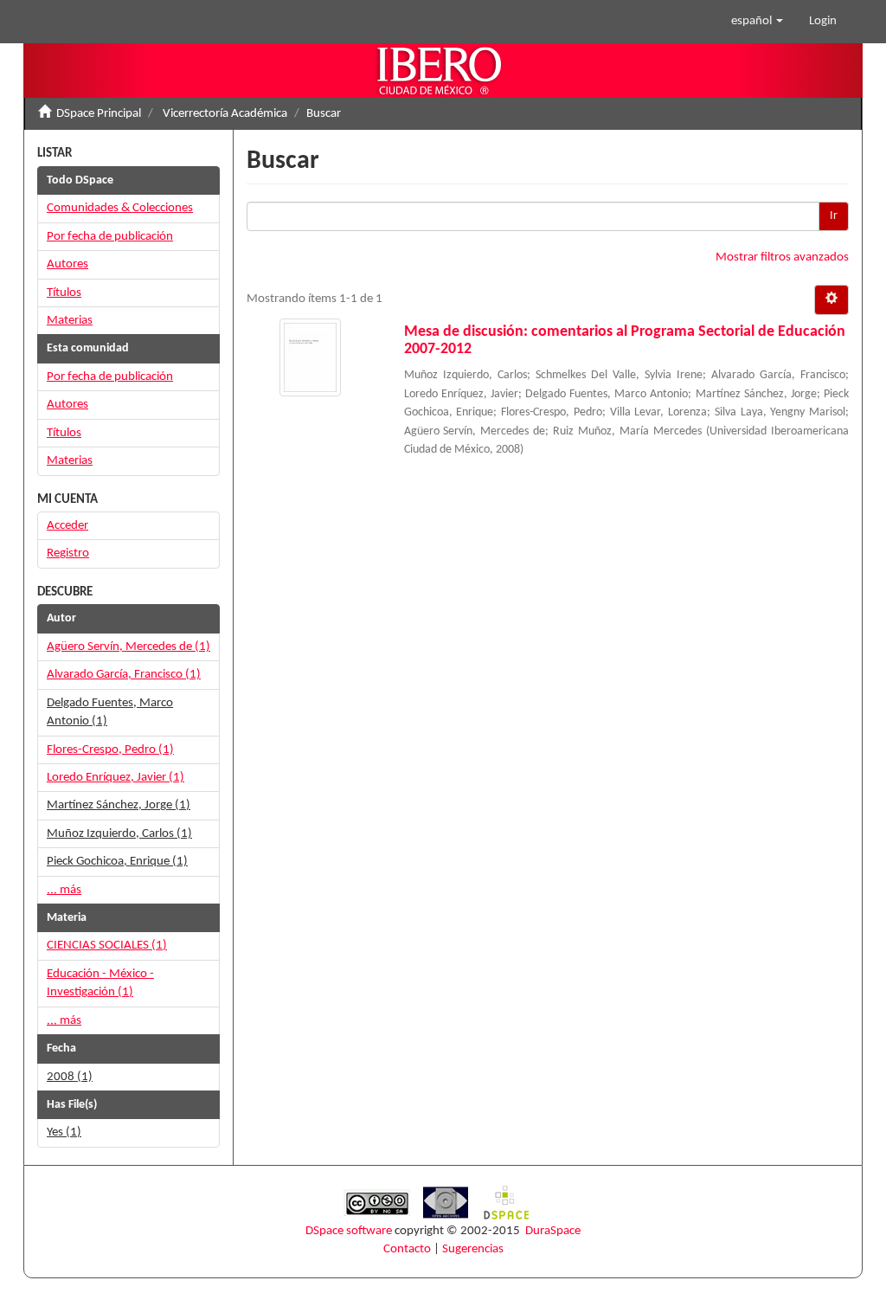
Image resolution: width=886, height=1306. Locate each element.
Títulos (64, 292)
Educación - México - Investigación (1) (100, 983)
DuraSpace (553, 1231)
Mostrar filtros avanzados (782, 257)
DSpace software (348, 1231)
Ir (834, 215)
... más (64, 890)
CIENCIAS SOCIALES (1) (107, 945)
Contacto (407, 1249)
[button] (757, 21)
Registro (68, 553)
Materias (70, 320)
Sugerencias (473, 1249)
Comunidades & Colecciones (120, 208)
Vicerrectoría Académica (225, 113)
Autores (67, 264)
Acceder (67, 525)
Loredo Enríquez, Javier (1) (115, 777)
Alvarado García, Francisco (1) (124, 674)
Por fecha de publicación (110, 236)
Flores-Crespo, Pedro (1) (110, 749)
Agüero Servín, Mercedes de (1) (128, 646)
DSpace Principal (98, 113)
